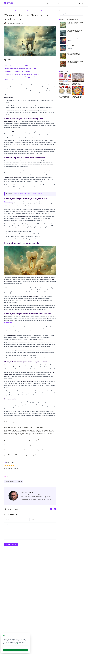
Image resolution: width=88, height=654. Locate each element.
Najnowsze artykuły (33, 3)
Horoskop (53, 3)
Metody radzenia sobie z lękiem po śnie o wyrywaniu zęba (21, 77)
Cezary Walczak (10, 23)
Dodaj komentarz (11, 544)
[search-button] (79, 3)
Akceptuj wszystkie (15, 650)
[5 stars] (13, 466)
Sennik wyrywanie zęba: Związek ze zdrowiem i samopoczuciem (22, 74)
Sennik (40, 3)
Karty (58, 3)
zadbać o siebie (8, 322)
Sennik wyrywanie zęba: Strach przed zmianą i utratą (19, 63)
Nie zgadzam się (15, 646)
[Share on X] (55, 509)
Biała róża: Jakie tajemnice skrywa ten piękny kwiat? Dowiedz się (27, 193)
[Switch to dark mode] (82, 3)
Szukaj (60, 10)
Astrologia (46, 3)
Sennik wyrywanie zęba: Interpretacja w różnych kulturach (21, 68)
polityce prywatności (20, 643)
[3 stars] (9, 466)
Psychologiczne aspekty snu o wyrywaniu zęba (18, 71)
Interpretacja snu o (8, 201)
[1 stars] (5, 466)
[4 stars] (11, 466)
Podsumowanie (10, 79)
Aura (62, 3)
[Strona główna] (4, 10)
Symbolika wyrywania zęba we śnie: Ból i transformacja (20, 65)
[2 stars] (7, 466)
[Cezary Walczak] (5, 23)
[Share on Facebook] (50, 509)
